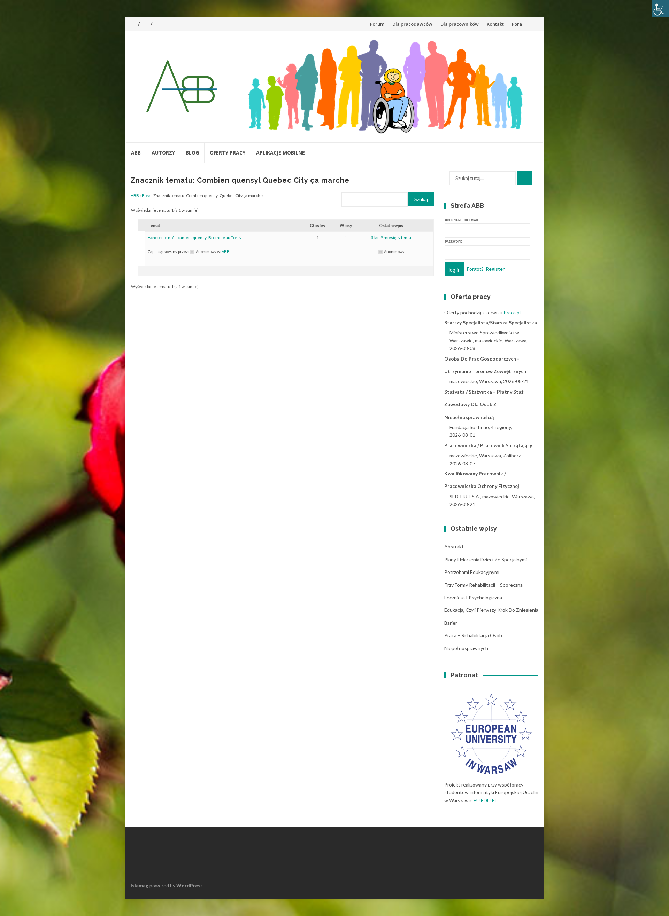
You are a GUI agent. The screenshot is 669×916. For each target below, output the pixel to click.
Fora (517, 24)
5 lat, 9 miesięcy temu (391, 237)
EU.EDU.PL (485, 800)
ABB (136, 152)
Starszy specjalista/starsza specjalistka (490, 322)
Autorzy (163, 152)
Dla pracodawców (412, 24)
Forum (377, 24)
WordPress (189, 886)
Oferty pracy (227, 152)
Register (495, 268)
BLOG (192, 152)
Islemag (139, 886)
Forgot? (475, 268)
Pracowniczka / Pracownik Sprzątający (488, 445)
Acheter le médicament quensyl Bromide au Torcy (194, 237)
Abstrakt (454, 547)
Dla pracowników (459, 24)
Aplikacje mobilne (280, 152)
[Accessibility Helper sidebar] (660, 8)
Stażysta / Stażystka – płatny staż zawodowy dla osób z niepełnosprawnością (484, 404)
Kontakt (495, 24)
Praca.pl (512, 312)
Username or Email (462, 220)
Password (454, 241)
